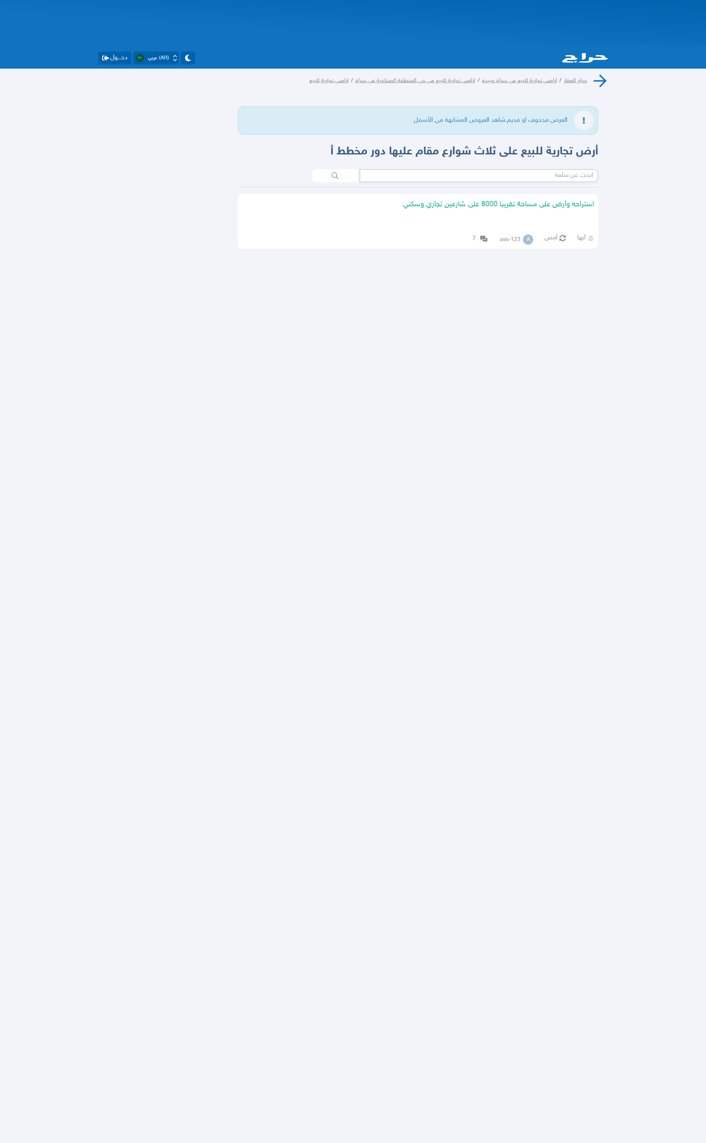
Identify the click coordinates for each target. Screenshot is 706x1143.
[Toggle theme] (188, 58)
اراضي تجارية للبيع (329, 80)
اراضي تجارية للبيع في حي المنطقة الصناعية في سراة (415, 80)
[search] (335, 175)
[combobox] (479, 175)
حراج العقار (575, 80)
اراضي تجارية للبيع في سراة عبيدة (519, 80)
